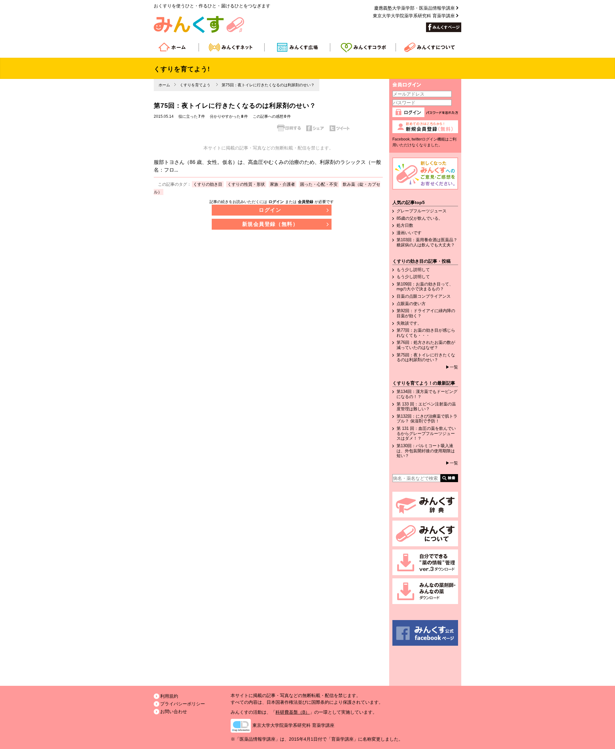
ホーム (164, 85)
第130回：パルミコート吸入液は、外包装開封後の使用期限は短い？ (426, 450)
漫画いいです (409, 232)
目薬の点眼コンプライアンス (424, 296)
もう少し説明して (413, 269)
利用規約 (169, 696)
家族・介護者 (282, 184)
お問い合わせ (173, 711)
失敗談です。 (409, 323)
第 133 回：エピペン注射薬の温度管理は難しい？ (426, 407)
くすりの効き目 (207, 184)
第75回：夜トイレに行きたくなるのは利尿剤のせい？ (426, 357)
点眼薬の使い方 (411, 303)
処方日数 (405, 225)
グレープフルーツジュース (422, 211)
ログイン (276, 202)
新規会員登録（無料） (270, 224)
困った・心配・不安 (319, 184)
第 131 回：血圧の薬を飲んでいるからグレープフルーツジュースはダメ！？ (426, 433)
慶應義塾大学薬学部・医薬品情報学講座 (414, 8)
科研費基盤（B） (292, 712)
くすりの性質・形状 (246, 184)
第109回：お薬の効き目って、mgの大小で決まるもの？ (425, 287)
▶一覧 (452, 367)
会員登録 (305, 202)
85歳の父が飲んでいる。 (420, 218)
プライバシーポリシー (182, 703)
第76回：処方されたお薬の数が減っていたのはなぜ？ (426, 345)
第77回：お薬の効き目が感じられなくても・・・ (426, 333)
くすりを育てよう (195, 85)
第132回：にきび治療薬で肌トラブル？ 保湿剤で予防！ (427, 419)
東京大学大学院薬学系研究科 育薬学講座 (414, 15)
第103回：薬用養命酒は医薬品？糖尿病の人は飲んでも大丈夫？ (427, 242)
